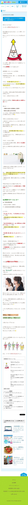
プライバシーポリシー (14, 485)
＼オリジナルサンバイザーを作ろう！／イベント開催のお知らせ (14, 402)
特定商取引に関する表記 (14, 488)
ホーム (14, 479)
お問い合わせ (14, 494)
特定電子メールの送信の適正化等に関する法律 (14, 491)
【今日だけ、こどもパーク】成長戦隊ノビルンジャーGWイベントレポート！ (14, 397)
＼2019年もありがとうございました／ (13, 392)
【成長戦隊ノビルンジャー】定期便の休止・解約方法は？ (13, 407)
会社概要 (14, 482)
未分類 (11, 391)
